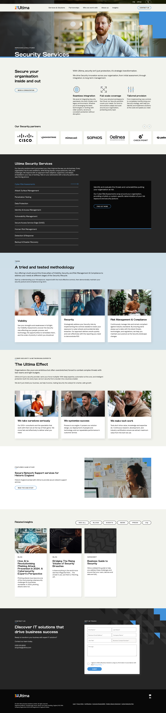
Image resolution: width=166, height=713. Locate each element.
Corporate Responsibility (98, 704)
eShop (139, 2)
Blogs (96, 522)
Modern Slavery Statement (113, 704)
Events (109, 522)
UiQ (133, 2)
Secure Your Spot (132, 704)
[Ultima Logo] (22, 7)
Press (135, 522)
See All (82, 522)
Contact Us (144, 7)
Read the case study (26, 488)
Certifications (88, 704)
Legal (74, 704)
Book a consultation (26, 90)
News (122, 522)
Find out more (102, 206)
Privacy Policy (98, 665)
